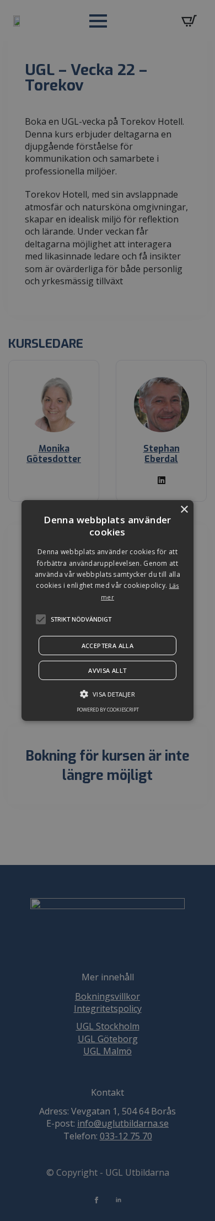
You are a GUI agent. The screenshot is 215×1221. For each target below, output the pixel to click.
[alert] (107, 610)
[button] (41, 619)
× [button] (184, 510)
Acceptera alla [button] (108, 645)
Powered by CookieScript (108, 709)
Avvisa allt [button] (107, 670)
